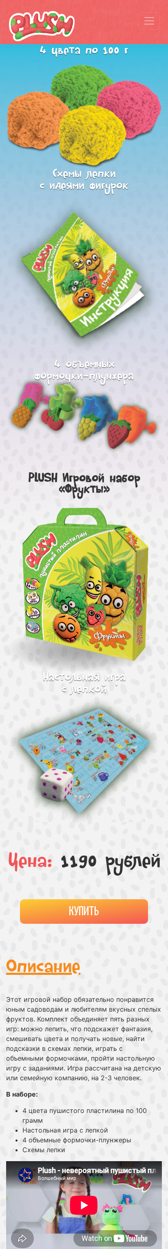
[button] (154, 506)
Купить (84, 911)
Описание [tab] (43, 968)
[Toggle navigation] (149, 20)
